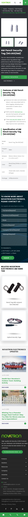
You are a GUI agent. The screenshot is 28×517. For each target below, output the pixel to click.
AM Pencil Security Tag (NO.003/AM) (14, 13)
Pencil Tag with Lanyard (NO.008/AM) (14, 303)
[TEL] (10, 515)
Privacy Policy (12, 504)
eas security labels (15, 120)
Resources (4, 467)
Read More (14, 387)
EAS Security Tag (8, 11)
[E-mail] (3, 515)
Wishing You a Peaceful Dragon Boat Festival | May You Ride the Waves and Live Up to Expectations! (13, 416)
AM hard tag (18, 112)
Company (4, 471)
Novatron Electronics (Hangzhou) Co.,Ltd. (11, 500)
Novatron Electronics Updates (14, 351)
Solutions (4, 463)
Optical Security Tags (14, 337)
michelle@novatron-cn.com (11, 484)
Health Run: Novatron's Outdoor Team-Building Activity (11, 381)
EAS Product (18, 9)
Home (5, 9)
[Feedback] (24, 515)
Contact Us (4, 479)
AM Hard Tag (18, 11)
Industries (4, 475)
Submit (8, 258)
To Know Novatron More (12, 452)
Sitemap (3, 504)
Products (11, 9)
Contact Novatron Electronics (11, 77)
